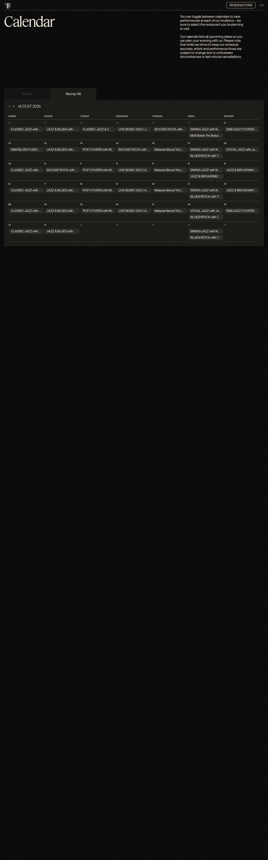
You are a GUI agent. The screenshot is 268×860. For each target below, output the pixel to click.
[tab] (27, 94)
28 (81, 123)
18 (81, 184)
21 (189, 184)
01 (225, 123)
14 (189, 163)
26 (9, 123)
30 (153, 123)
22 (225, 184)
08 (225, 143)
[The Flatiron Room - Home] (7, 5)
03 (45, 143)
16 (9, 184)
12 (117, 163)
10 (45, 163)
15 (225, 163)
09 (9, 163)
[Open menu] (262, 5)
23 (9, 204)
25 (81, 204)
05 (117, 143)
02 (9, 143)
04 (81, 143)
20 (153, 184)
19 (117, 184)
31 (189, 123)
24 (45, 204)
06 (153, 143)
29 (117, 123)
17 (45, 184)
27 (45, 123)
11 (80, 163)
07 (189, 143)
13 (153, 163)
